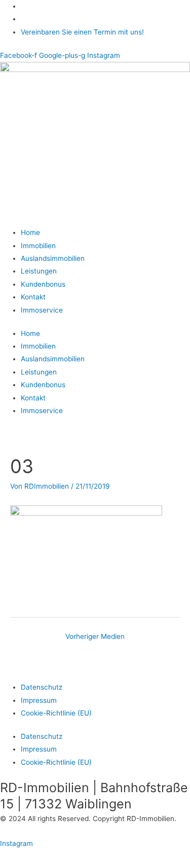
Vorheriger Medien (95, 636)
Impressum (39, 700)
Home (30, 232)
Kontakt (33, 297)
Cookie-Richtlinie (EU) (56, 713)
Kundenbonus (43, 284)
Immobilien (38, 246)
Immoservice (42, 310)
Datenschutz (41, 687)
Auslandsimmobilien (53, 258)
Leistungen (39, 271)
